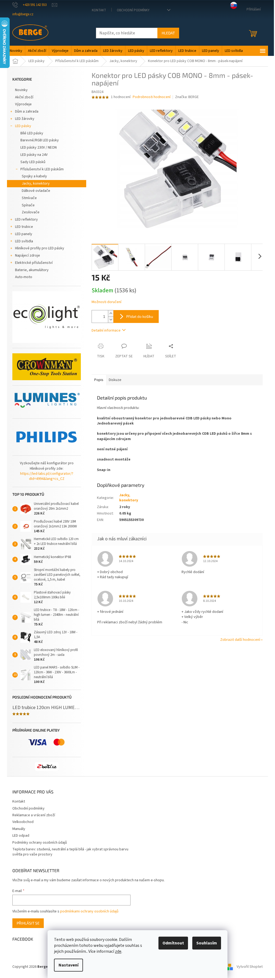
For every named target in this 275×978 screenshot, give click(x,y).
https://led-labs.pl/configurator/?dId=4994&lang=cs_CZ (46, 476)
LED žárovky (24, 118)
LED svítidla (24, 241)
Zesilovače (30, 212)
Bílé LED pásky (31, 133)
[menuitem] (16, 51)
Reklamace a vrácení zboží (33, 815)
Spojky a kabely (34, 176)
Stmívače (29, 198)
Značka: (187, 97)
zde (118, 951)
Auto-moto (23, 277)
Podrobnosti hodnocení (152, 97)
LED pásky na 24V (34, 154)
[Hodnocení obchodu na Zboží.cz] (47, 766)
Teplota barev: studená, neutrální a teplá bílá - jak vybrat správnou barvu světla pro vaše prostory (70, 852)
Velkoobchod (23, 822)
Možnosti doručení (106, 302)
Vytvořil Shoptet (250, 966)
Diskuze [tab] (115, 380)
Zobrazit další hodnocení (240, 639)
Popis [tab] (98, 380)
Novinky (21, 90)
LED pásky (23, 126)
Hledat (168, 33)
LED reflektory (26, 219)
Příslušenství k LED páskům (42, 169)
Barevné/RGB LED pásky (39, 140)
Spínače (28, 205)
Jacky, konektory (36, 183)
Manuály (18, 829)
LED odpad (20, 835)
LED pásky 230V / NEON (38, 147)
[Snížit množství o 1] (110, 320)
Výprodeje (23, 104)
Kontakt (99, 10)
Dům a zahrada (26, 111)
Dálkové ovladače (36, 190)
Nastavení (68, 965)
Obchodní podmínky (133, 10)
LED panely (23, 234)
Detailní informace (106, 330)
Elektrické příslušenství (34, 262)
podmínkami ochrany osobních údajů (89, 911)
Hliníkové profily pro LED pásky (39, 248)
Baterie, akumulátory (32, 270)
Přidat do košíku (139, 316)
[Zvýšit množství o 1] (110, 313)
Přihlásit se (28, 923)
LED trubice (24, 226)
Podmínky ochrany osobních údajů (39, 842)
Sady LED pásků (32, 162)
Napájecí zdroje (27, 255)
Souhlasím (206, 943)
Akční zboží (24, 97)
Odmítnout (173, 943)
